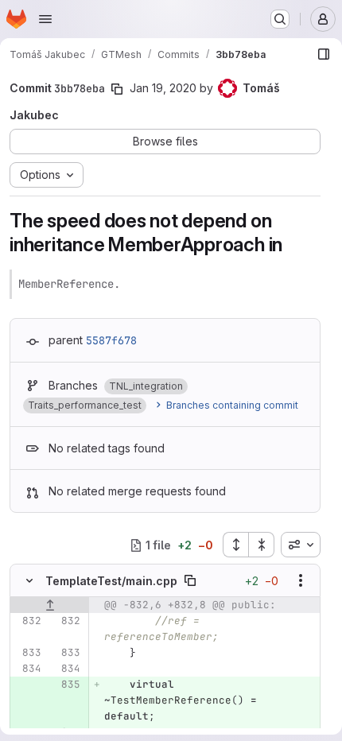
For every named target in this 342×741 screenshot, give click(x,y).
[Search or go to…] (280, 19)
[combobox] (301, 544)
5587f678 (111, 340)
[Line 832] (27, 621)
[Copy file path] (190, 580)
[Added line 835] (66, 685)
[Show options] (300, 580)
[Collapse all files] (261, 544)
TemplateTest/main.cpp (111, 581)
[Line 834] (27, 669)
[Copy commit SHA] (116, 89)
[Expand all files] (235, 544)
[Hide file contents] (29, 580)
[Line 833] (27, 653)
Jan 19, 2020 (163, 88)
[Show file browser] (323, 54)
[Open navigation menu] (45, 19)
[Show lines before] (49, 605)
